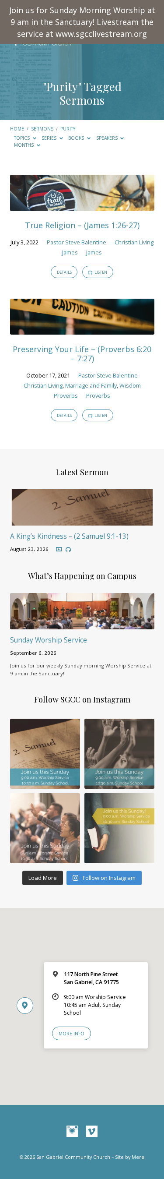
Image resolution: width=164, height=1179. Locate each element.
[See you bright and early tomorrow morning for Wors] (45, 754)
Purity (67, 129)
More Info (71, 1034)
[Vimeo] (92, 1131)
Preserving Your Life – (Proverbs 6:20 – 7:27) (82, 354)
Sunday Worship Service (48, 640)
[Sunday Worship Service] (82, 624)
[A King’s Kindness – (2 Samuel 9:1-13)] (82, 520)
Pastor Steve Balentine (76, 242)
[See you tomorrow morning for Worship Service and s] (119, 828)
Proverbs (66, 395)
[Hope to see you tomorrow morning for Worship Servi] (45, 828)
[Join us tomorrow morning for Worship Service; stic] (119, 754)
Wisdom (130, 385)
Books (76, 138)
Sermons (42, 129)
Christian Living (134, 242)
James (70, 252)
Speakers (107, 138)
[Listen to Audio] (68, 549)
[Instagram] (72, 1131)
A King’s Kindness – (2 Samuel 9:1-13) (69, 536)
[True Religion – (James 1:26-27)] (82, 206)
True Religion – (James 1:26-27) (82, 225)
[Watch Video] (59, 549)
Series (50, 138)
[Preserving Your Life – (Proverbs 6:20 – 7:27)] (82, 329)
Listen (100, 272)
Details (64, 272)
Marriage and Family (91, 385)
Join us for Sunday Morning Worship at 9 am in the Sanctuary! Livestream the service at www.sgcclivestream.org (82, 22)
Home (17, 129)
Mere (138, 1157)
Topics (22, 138)
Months (24, 145)
